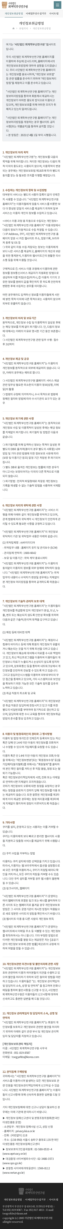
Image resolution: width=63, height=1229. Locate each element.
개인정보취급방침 (14, 13)
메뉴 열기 (57, 5)
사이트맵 (53, 13)
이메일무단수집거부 (36, 13)
